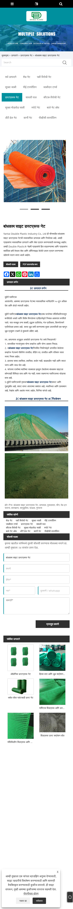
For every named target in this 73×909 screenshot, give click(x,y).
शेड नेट (9, 520)
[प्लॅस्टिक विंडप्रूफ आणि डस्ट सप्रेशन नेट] (52, 691)
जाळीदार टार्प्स (11, 524)
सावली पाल (40, 524)
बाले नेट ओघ (11, 531)
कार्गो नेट (37, 531)
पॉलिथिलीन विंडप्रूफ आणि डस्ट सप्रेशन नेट (21, 742)
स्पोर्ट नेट (48, 527)
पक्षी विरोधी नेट (22, 520)
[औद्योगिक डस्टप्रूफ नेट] (20, 657)
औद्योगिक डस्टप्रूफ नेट (21, 674)
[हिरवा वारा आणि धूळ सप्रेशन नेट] (52, 657)
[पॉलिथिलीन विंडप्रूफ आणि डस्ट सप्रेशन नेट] (20, 725)
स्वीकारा (39, 900)
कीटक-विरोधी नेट (13, 527)
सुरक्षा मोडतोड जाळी (32, 527)
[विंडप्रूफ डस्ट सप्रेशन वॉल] (52, 721)
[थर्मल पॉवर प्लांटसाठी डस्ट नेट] (20, 685)
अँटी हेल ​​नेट (25, 531)
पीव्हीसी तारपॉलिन (51, 531)
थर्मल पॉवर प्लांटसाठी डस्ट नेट (20, 697)
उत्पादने (14, 55)
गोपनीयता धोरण (31, 893)
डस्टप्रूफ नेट (26, 55)
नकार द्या (23, 900)
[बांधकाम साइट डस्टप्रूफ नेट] (35, 171)
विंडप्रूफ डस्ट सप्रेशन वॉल (52, 735)
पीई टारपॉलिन (50, 520)
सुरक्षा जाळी (36, 520)
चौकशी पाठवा (11, 264)
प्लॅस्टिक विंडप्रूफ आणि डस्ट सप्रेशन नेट (53, 708)
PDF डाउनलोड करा (30, 264)
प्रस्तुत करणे (52, 624)
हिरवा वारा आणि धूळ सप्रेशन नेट (53, 674)
